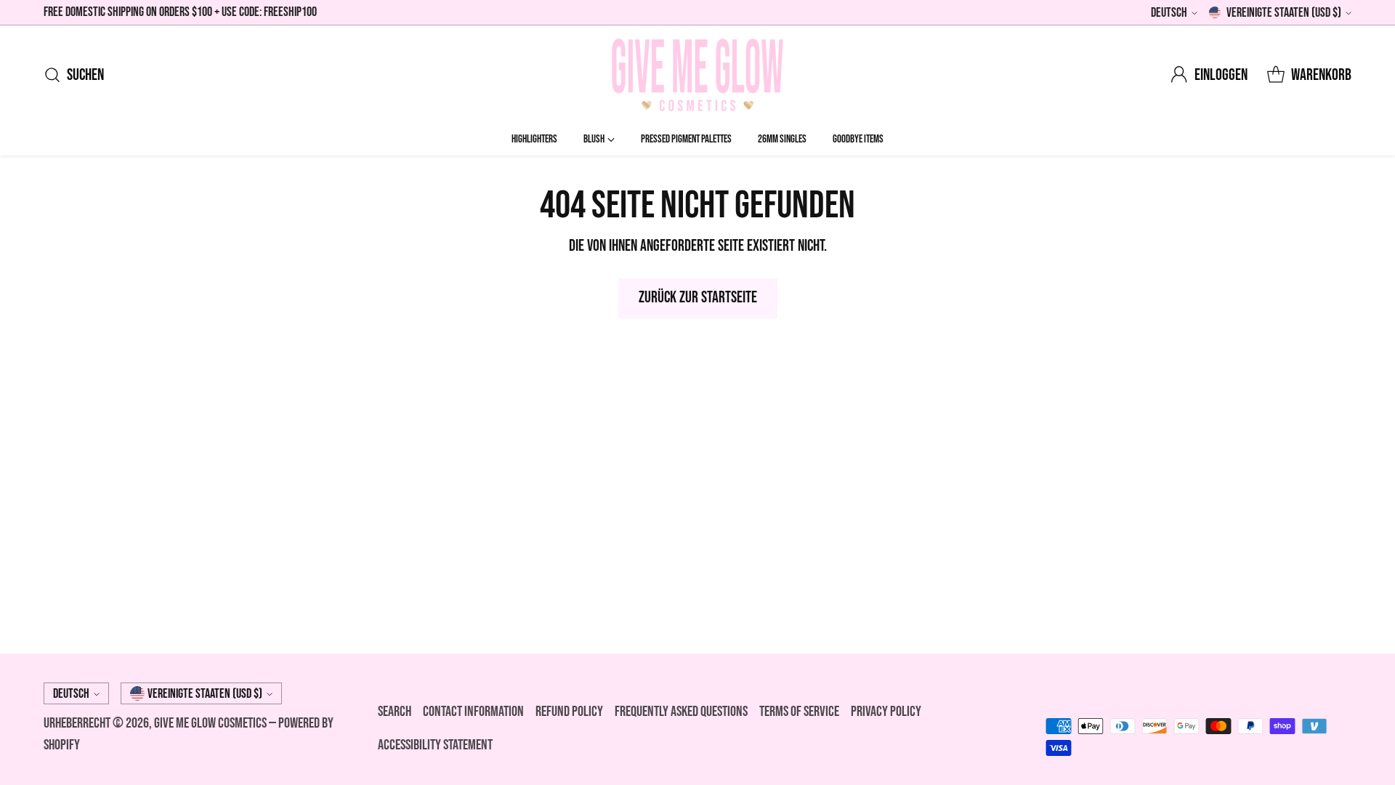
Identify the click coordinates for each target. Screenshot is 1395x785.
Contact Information (473, 711)
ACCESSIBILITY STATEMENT (435, 745)
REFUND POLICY (569, 711)
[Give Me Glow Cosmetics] (697, 75)
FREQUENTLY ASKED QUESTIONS (681, 711)
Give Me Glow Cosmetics (211, 723)
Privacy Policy (886, 711)
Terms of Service (799, 711)
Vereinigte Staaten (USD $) (1283, 12)
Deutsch (1169, 12)
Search (394, 711)
